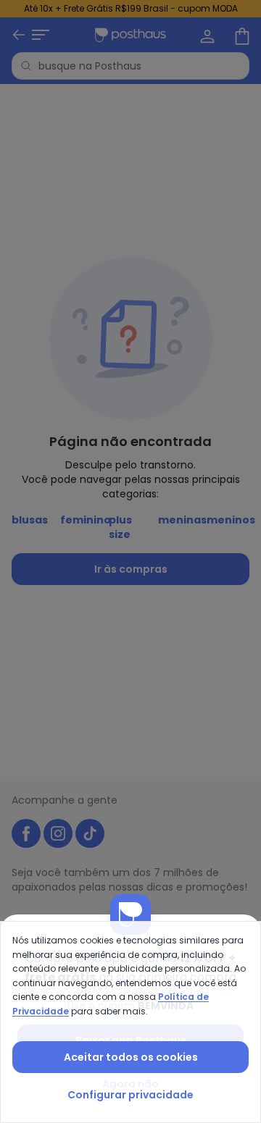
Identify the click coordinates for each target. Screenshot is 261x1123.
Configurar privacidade (130, 1095)
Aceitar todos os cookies (131, 1057)
